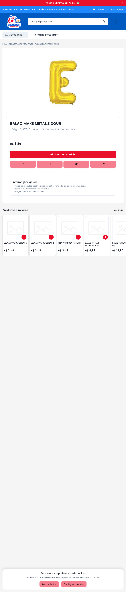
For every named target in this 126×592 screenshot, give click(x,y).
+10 (76, 164)
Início (4, 44)
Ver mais (119, 210)
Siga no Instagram (46, 34)
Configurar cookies (74, 584)
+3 (23, 164)
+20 (103, 164)
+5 (49, 164)
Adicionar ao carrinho (63, 154)
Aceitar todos (49, 584)
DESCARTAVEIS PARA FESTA (21, 44)
